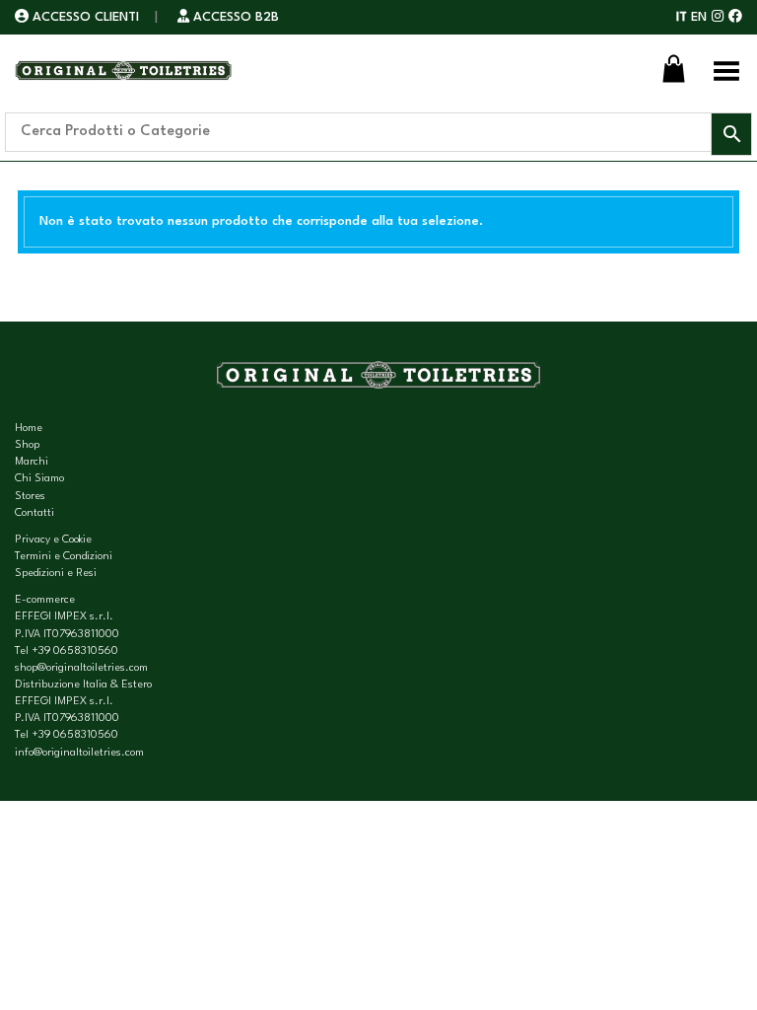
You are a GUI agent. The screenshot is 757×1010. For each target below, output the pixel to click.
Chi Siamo (39, 478)
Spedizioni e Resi (56, 573)
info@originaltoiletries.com (79, 753)
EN (699, 17)
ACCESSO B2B (234, 17)
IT (681, 17)
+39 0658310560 (75, 651)
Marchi (31, 462)
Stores (30, 496)
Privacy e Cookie (53, 540)
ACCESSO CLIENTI (86, 17)
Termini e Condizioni (63, 556)
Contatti (34, 513)
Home (28, 428)
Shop (27, 445)
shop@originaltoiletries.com (81, 668)
